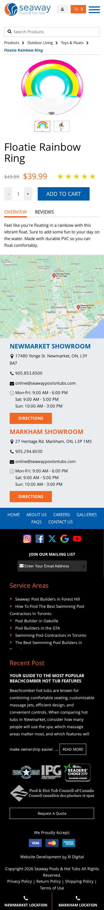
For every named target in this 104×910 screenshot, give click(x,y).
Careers (61, 515)
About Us (36, 515)
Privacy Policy (19, 882)
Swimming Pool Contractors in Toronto (50, 636)
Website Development (40, 857)
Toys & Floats (72, 43)
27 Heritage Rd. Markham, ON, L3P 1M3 (53, 442)
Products (11, 43)
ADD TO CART (63, 194)
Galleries (87, 515)
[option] (52, 86)
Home (13, 515)
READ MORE (73, 750)
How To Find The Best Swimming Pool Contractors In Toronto (47, 611)
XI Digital (76, 857)
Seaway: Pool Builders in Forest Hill (47, 599)
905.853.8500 (28, 373)
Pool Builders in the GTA (37, 628)
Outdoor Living (40, 43)
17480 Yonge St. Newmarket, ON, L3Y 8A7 (48, 360)
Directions (30, 419)
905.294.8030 (28, 452)
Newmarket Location (25, 905)
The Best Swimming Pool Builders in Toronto (46, 647)
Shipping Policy (79, 882)
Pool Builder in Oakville (36, 621)
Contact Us (60, 522)
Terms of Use (52, 888)
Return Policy (48, 882)
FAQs (36, 522)
